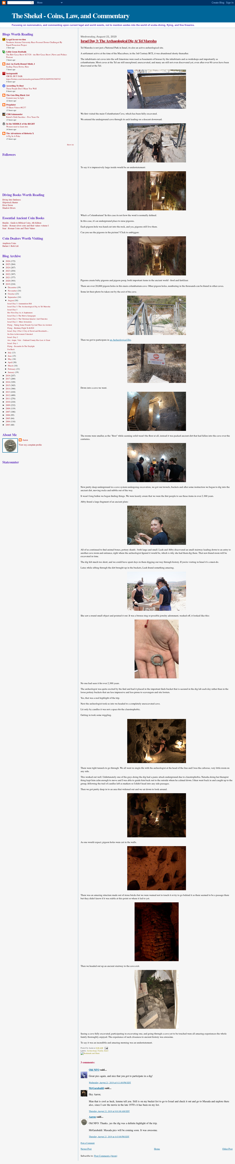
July (10, 352)
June (10, 355)
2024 (8, 267)
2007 (8, 411)
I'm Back (11, 349)
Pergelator (11, 104)
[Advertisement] (25, 493)
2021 (8, 277)
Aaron (92, 1117)
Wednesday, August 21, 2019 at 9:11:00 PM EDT (110, 1082)
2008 (8, 408)
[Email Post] (106, 1048)
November (12, 290)
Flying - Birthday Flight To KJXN (20, 328)
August (11, 300)
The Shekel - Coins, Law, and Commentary (70, 15)
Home (157, 1148)
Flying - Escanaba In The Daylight (21, 346)
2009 (8, 405)
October (11, 293)
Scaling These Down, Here (17, 66)
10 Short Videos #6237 (16, 107)
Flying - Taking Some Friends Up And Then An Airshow (29, 325)
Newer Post (86, 1148)
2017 (8, 378)
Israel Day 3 (12, 309)
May (10, 359)
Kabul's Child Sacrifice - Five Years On (22, 117)
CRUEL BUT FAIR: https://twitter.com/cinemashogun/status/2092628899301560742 (33, 77)
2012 (8, 395)
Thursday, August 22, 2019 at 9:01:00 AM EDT (109, 1111)
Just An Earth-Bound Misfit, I (20, 63)
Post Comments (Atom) (105, 1155)
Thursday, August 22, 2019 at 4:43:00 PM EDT (109, 1136)
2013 (8, 391)
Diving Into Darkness (11, 199)
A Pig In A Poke (13, 136)
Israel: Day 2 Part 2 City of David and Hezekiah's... (28, 331)
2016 (8, 382)
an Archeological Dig (120, 339)
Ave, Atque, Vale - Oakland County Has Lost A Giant (28, 340)
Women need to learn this (17, 126)
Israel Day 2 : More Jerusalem (19, 321)
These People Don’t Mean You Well (21, 88)
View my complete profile (30, 444)
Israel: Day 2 (12, 337)
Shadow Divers (9, 208)
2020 (8, 280)
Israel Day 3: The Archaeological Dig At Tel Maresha (118, 41)
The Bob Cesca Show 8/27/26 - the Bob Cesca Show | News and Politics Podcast (36, 55)
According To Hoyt (15, 85)
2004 (8, 421)
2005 (8, 418)
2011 (8, 398)
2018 (8, 375)
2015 (8, 385)
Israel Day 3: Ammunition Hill (19, 303)
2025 (8, 264)
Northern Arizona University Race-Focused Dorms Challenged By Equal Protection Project (34, 43)
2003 (8, 424)
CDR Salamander (14, 114)
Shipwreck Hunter (10, 202)
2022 (8, 274)
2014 (8, 388)
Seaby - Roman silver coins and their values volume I (25, 225)
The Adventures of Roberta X (20, 133)
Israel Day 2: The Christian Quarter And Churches (27, 319)
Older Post (227, 1148)
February (12, 368)
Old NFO (94, 1070)
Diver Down (7, 205)
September (12, 297)
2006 (8, 415)
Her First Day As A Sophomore (20, 312)
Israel (106, 1050)
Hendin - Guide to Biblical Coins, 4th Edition (21, 222)
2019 (8, 284)
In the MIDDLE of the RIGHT (20, 123)
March (11, 365)
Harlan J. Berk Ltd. (10, 246)
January (11, 372)
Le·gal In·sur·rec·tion (16, 39)
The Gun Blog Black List (18, 95)
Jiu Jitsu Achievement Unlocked (20, 334)
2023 (8, 270)
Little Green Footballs (16, 51)
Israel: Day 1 (12, 343)
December (12, 287)
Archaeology (92, 1050)
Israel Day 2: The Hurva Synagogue (21, 315)
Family (100, 1050)
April (10, 362)
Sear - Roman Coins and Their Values (18, 228)
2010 (8, 401)
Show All (70, 145)
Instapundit (12, 73)
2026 (8, 261)
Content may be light (15, 97)
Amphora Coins (9, 243)
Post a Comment (88, 1143)
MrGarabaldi (96, 1088)
